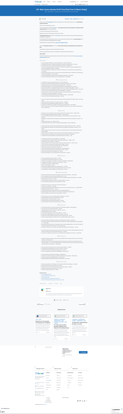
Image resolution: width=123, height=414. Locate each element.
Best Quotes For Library (43, 283)
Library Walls (56, 283)
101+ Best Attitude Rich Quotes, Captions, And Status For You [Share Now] (61, 326)
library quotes (50, 11)
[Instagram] (82, 4)
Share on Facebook (58, 300)
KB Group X (45, 404)
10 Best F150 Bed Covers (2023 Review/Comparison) (51, 278)
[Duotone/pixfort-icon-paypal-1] (80, 401)
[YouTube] (79, 4)
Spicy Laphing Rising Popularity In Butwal (48, 275)
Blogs (46, 11)
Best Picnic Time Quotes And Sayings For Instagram (43, 321)
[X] (77, 4)
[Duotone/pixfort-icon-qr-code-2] (78, 401)
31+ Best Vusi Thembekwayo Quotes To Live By (79, 323)
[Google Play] (84, 4)
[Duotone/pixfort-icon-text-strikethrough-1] (82, 401)
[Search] (72, 4)
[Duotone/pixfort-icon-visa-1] (87, 401)
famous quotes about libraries (52, 55)
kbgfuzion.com (48, 291)
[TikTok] (87, 4)
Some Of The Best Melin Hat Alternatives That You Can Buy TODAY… (53, 279)
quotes (61, 283)
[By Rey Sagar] (37, 315)
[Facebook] (75, 4)
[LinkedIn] (80, 4)
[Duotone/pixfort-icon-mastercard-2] (85, 401)
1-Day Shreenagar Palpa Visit (46, 274)
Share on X (67, 300)
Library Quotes (50, 283)
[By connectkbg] (56, 315)
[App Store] (85, 4)
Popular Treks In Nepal (45, 277)
